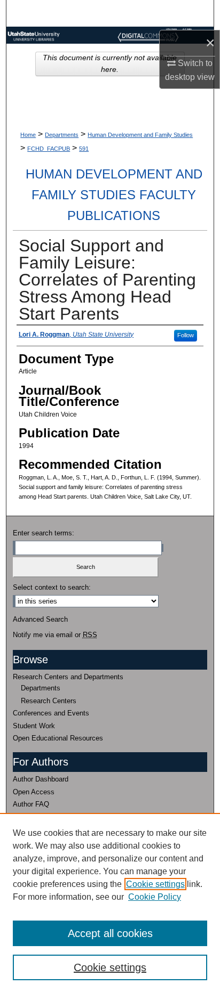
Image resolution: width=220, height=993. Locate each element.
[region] (110, 903)
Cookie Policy (154, 896)
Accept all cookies (110, 933)
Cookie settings (155, 884)
